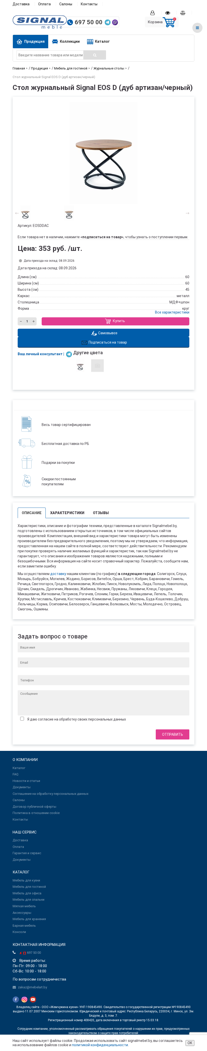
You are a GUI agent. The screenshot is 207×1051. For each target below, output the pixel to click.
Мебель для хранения (29, 919)
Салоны (65, 4)
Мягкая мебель (24, 906)
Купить (118, 321)
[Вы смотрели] (171, 13)
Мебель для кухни (26, 880)
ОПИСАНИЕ (32, 513)
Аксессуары (22, 913)
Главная (19, 68)
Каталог (102, 41)
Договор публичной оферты (34, 806)
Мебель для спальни (28, 899)
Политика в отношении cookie (36, 813)
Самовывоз (107, 333)
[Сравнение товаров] (186, 13)
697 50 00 (89, 22)
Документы (22, 787)
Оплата (44, 4)
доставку (58, 574)
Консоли (19, 932)
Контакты (89, 4)
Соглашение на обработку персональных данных (50, 794)
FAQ (15, 774)
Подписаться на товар (108, 342)
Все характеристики (172, 312)
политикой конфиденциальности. (100, 1045)
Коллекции (70, 41)
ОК (190, 1043)
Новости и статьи (26, 781)
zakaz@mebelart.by (32, 987)
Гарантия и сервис (27, 853)
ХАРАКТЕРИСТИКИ (67, 513)
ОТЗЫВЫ (101, 513)
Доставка (21, 4)
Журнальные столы (108, 68)
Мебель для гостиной (70, 68)
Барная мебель (24, 925)
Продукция (34, 41)
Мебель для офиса (27, 893)
